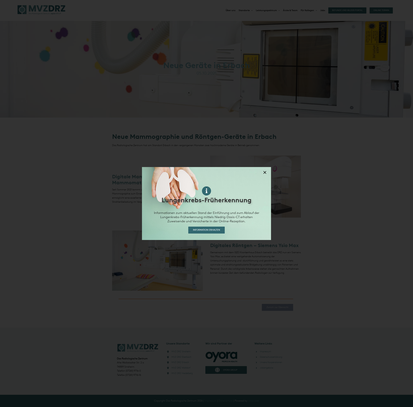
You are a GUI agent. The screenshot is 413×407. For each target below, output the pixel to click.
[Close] (265, 172)
